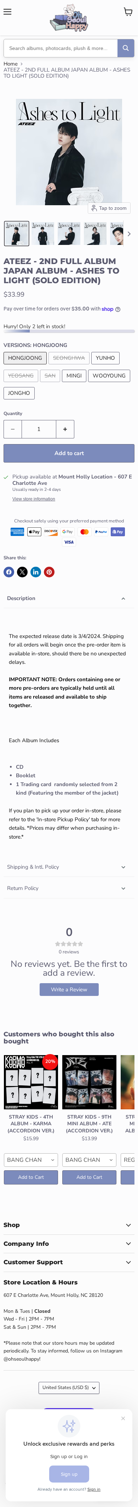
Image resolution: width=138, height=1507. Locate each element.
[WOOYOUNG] (110, 383)
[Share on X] (22, 572)
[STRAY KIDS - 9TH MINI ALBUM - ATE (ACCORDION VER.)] (89, 1082)
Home (11, 64)
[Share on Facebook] (9, 572)
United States (65, 1387)
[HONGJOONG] (26, 366)
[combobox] (31, 1160)
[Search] (125, 48)
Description (21, 598)
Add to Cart (31, 1177)
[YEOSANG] (22, 383)
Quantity (13, 413)
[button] (17, 234)
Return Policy (23, 888)
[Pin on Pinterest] (49, 572)
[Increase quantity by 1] (65, 429)
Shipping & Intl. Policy (33, 866)
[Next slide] (128, 233)
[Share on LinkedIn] (35, 572)
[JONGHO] (20, 401)
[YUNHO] (106, 366)
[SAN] (51, 383)
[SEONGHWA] (69, 366)
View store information (33, 499)
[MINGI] (75, 383)
